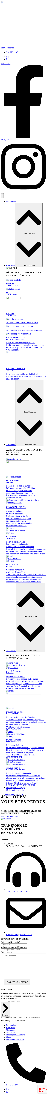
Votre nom (10, 942)
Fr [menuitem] (7, 59)
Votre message (7, 952)
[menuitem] (7, 57)
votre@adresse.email (14, 947)
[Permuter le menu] (2, 195)
